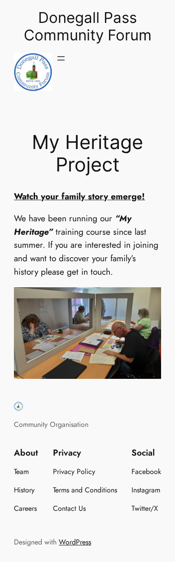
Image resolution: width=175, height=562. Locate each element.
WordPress (75, 542)
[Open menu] (61, 58)
